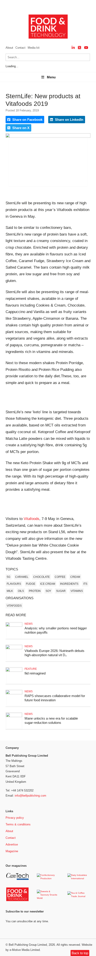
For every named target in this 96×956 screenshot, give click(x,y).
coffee (60, 576)
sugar (61, 591)
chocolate (41, 576)
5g (8, 576)
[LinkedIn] (73, 48)
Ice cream (47, 583)
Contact (20, 47)
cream (75, 576)
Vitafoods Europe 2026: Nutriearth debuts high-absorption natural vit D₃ (54, 653)
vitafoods (14, 605)
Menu (51, 77)
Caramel (21, 576)
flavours (14, 583)
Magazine (12, 851)
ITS (85, 583)
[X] (79, 48)
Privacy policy (15, 817)
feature (31, 668)
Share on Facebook (26, 119)
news (29, 623)
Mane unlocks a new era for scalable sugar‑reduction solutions (51, 720)
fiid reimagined (35, 673)
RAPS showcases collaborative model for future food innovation (55, 698)
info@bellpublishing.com (30, 795)
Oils (21, 591)
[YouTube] (86, 48)
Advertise (12, 844)
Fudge (30, 583)
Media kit (34, 47)
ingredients (69, 583)
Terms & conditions (18, 824)
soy (48, 591)
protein (35, 591)
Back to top (80, 953)
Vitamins (77, 591)
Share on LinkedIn (68, 119)
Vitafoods (31, 519)
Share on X (20, 128)
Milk (10, 591)
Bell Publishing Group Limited (28, 944)
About (9, 47)
